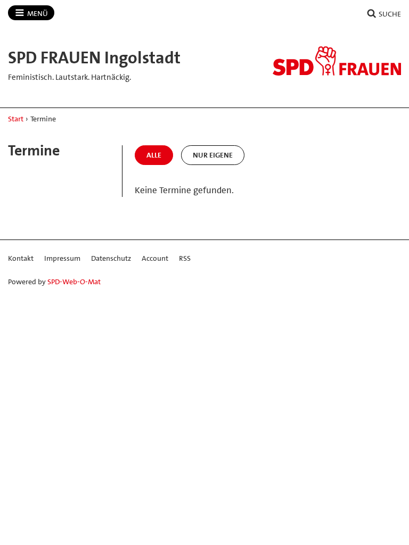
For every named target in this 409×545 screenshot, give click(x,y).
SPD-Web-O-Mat (74, 281)
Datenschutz (111, 258)
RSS (185, 258)
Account (155, 258)
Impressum (62, 258)
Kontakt (21, 258)
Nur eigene (213, 155)
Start (15, 118)
